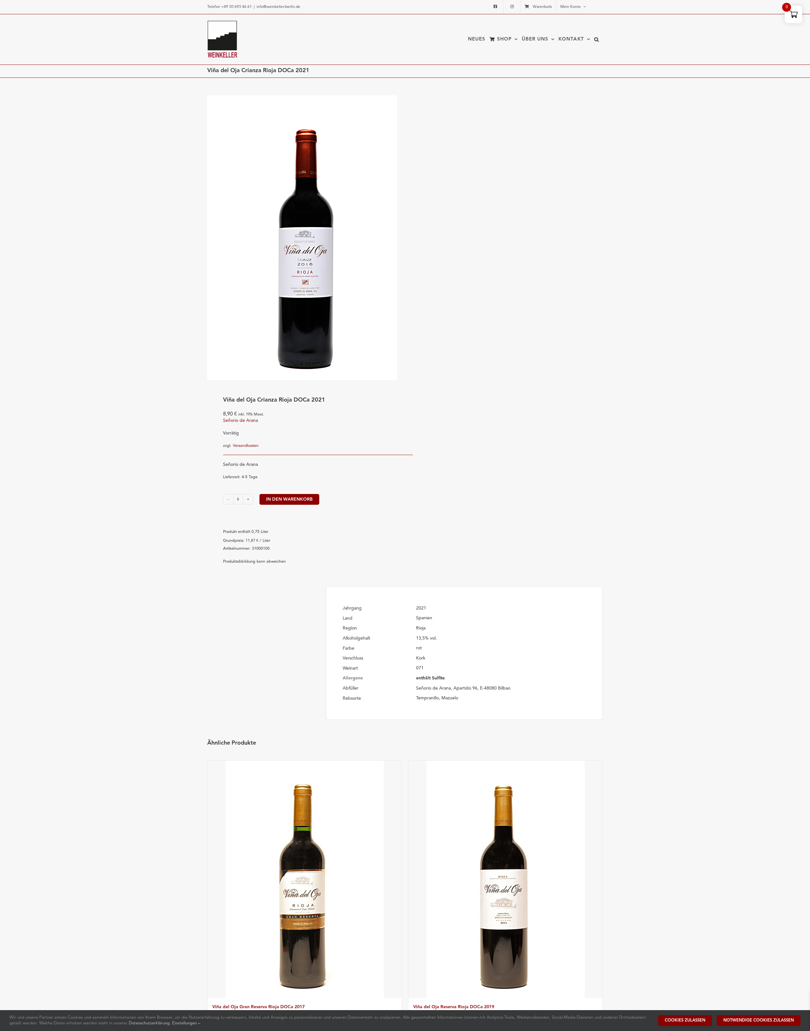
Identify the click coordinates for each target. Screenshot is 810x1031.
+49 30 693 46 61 (236, 7)
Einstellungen (185, 1023)
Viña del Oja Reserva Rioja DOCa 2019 (453, 1007)
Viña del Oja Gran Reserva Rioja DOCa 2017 (258, 1007)
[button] (596, 39)
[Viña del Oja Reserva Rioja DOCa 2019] (505, 879)
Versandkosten (246, 446)
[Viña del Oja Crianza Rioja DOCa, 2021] (302, 237)
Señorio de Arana (240, 420)
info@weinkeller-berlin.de (278, 7)
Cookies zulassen (685, 1020)
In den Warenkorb (289, 499)
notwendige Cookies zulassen (758, 1020)
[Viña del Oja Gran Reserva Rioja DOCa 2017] (305, 879)
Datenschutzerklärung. (150, 1023)
